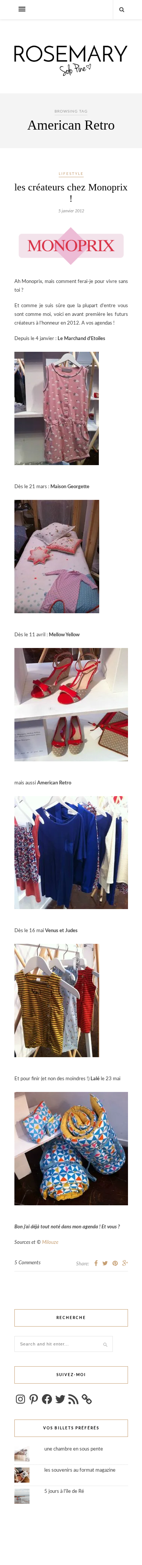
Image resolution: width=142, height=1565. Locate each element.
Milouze (50, 1242)
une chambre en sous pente (73, 1449)
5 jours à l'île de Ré (64, 1491)
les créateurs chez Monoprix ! (71, 193)
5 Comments (27, 1262)
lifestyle (71, 174)
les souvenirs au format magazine (79, 1470)
